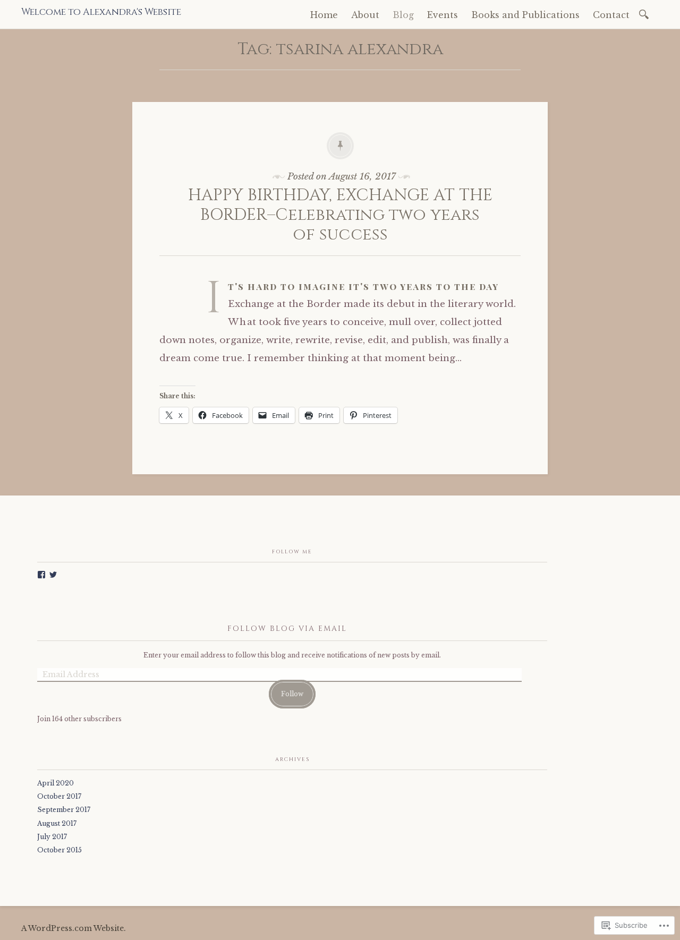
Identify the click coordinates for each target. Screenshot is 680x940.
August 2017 (56, 823)
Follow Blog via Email (287, 628)
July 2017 (52, 837)
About (365, 15)
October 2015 (59, 850)
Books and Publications (525, 15)
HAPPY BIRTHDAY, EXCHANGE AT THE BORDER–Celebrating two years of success (340, 214)
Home (324, 15)
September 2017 (63, 810)
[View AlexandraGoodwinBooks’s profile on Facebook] (41, 574)
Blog (403, 15)
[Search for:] (645, 13)
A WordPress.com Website (72, 928)
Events (442, 15)
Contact (611, 15)
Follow (292, 694)
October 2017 (59, 796)
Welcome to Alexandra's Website (101, 12)
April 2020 (55, 783)
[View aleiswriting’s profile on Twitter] (53, 574)
